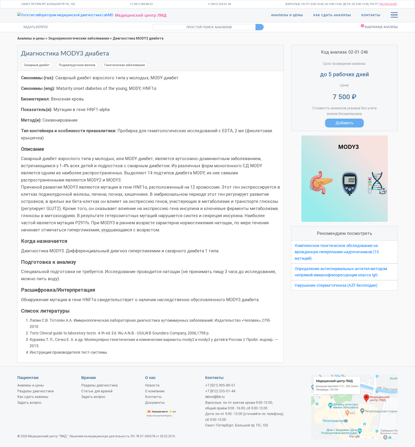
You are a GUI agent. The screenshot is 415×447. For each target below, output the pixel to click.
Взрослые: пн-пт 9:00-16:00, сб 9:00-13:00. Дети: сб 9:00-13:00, (327, 4)
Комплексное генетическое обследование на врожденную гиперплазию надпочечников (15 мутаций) (337, 252)
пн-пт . (383, 4)
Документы (155, 403)
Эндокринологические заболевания (78, 38)
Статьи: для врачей (96, 391)
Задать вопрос (29, 403)
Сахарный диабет (37, 65)
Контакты (370, 15)
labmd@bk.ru (215, 397)
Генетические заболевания (124, 65)
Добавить (344, 123)
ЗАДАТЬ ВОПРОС (35, 27)
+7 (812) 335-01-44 (219, 4)
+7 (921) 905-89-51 (141, 4)
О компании (154, 391)
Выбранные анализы (380, 27)
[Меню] (394, 15)
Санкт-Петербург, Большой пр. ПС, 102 (48, 4)
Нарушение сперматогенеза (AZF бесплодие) (336, 285)
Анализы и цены (287, 15)
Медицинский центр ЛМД (141, 15)
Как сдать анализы (332, 15)
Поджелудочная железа (77, 65)
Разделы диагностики (35, 391)
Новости (152, 385)
